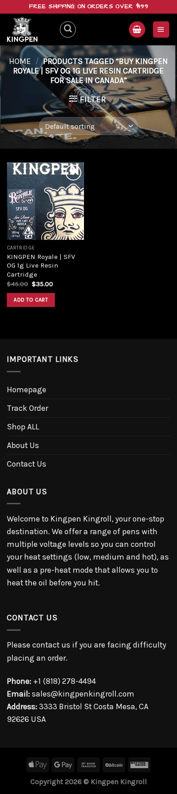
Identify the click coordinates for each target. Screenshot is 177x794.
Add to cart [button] (31, 300)
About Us (23, 445)
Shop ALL (23, 426)
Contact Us (26, 463)
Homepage (26, 389)
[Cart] (137, 29)
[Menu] (161, 29)
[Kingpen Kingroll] (29, 29)
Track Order (27, 408)
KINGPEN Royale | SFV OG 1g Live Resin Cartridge (41, 265)
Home (20, 61)
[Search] (68, 29)
